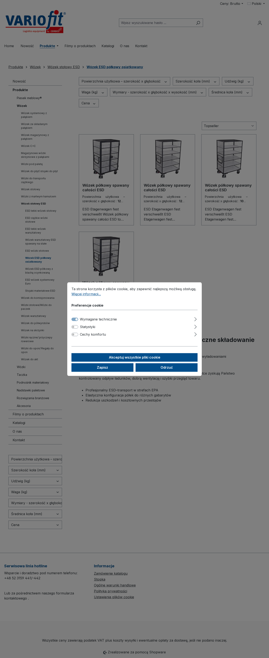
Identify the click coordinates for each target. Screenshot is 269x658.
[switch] (74, 326)
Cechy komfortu (93, 334)
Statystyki (87, 327)
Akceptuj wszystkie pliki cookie (134, 357)
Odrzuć (167, 367)
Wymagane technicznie (98, 319)
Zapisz (102, 367)
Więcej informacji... (86, 294)
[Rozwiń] (196, 318)
